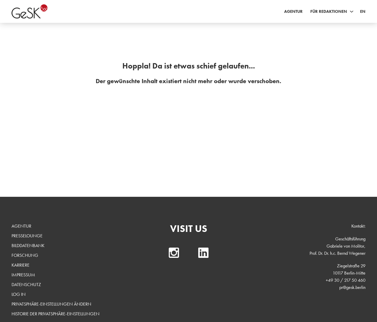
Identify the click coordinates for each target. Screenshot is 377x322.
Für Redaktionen (328, 11)
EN (362, 11)
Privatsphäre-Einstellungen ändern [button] (51, 304)
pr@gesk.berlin (352, 287)
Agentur (293, 11)
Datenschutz (26, 284)
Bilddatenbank (28, 245)
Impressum (23, 275)
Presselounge (27, 236)
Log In (19, 294)
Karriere (20, 265)
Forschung (25, 255)
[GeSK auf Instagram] (174, 253)
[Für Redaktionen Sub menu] (352, 11)
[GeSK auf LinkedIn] (203, 253)
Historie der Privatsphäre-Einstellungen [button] (56, 314)
